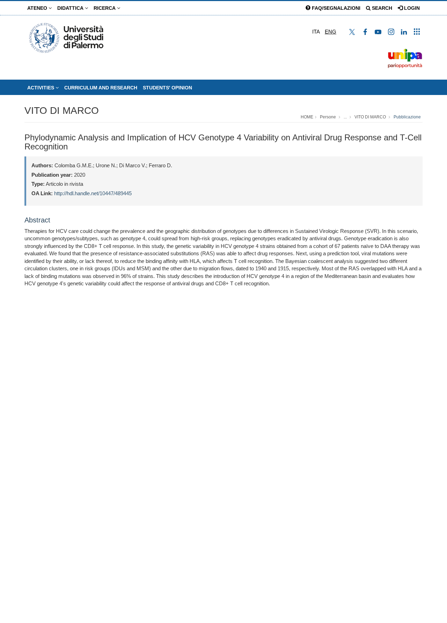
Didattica (71, 8)
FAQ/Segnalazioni (335, 8)
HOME (307, 117)
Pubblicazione (407, 117)
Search (381, 8)
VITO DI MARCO (61, 110)
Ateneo (38, 8)
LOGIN (411, 8)
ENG (330, 32)
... (345, 117)
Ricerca (105, 8)
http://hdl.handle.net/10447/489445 (93, 193)
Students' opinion (167, 87)
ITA (316, 32)
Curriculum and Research (100, 87)
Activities (41, 87)
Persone (328, 117)
